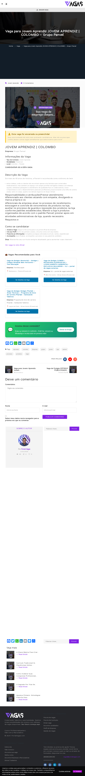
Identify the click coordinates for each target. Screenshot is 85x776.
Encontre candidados (51, 725)
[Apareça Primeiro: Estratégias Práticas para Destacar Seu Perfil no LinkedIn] (10, 697)
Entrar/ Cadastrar (11, 760)
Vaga (18, 46)
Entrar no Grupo (66, 329)
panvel (65, 349)
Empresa (34, 349)
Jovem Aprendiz (13, 83)
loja (58, 349)
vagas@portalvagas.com (71, 757)
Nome (7, 406)
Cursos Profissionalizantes (15, 730)
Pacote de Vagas (49, 717)
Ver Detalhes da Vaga (22, 280)
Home (11, 46)
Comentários (10, 384)
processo (9, 354)
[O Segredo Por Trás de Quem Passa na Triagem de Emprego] (10, 687)
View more (29, 774)
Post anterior (19, 372)
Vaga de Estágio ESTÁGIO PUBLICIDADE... (57, 369)
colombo (25, 349)
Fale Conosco (9, 750)
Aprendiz (16, 349)
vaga (27, 354)
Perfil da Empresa (50, 728)
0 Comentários (28, 83)
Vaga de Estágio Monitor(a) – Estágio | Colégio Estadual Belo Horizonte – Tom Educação (22, 262)
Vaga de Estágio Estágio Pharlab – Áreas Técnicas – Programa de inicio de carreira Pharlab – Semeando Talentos (21, 294)
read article (22, 654)
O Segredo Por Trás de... (26, 684)
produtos (19, 354)
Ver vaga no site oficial (14, 245)
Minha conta (9, 755)
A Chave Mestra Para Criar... (27, 652)
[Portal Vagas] (62, 4)
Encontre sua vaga (11, 752)
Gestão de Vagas (49, 731)
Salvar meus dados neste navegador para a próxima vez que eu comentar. (22, 419)
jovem (51, 349)
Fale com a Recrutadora (14, 732)
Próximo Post (63, 372)
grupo (43, 349)
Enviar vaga (43, 10)
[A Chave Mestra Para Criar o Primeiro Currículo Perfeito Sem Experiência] (10, 654)
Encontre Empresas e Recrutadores (17, 758)
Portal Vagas (25, 449)
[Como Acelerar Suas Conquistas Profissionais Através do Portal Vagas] (10, 676)
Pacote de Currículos (51, 720)
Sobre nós (8, 747)
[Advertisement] (42, 63)
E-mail (44, 406)
